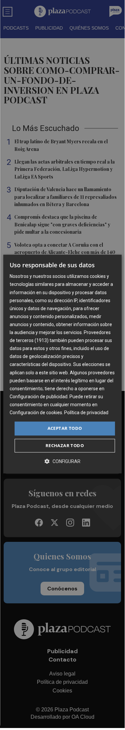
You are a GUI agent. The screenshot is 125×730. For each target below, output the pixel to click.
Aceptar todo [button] (65, 428)
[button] (62, 461)
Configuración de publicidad (38, 396)
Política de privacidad (86, 412)
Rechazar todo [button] (65, 445)
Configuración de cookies (36, 412)
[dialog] (62, 364)
